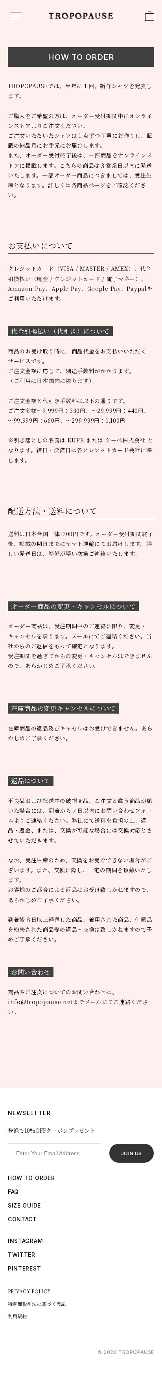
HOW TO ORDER (31, 1177)
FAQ (13, 1191)
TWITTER (21, 1254)
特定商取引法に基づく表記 (37, 1303)
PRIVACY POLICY (29, 1291)
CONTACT (22, 1219)
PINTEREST (24, 1268)
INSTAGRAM (25, 1240)
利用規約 (17, 1316)
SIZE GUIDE (24, 1205)
